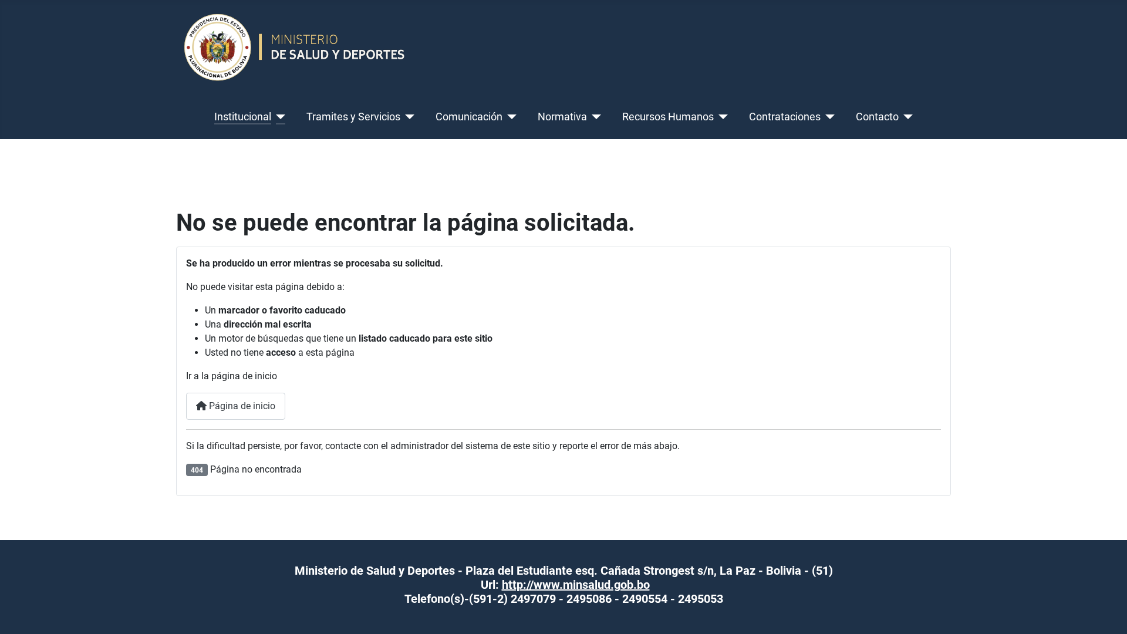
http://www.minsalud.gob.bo (576, 585)
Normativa (562, 117)
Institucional (242, 117)
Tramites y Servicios (353, 117)
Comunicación (469, 117)
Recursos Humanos (668, 117)
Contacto (877, 117)
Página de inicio (241, 406)
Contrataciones (785, 117)
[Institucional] (278, 116)
